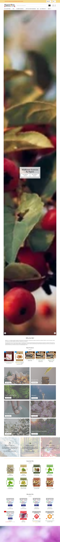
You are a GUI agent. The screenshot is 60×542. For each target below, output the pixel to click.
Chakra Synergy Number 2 (49, 520)
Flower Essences (19, 8)
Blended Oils (30, 494)
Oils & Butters (7, 8)
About (49, 8)
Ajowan (10, 474)
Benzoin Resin (49, 487)
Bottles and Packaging (31, 8)
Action (10, 507)
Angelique (10, 520)
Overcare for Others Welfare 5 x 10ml (51, 360)
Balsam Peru (36, 474)
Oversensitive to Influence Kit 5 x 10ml (40, 360)
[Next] (55, 333)
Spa (13, 8)
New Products (30, 348)
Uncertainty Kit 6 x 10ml (30, 359)
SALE (38, 8)
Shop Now (30, 175)
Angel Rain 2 (50, 507)
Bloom (23, 520)
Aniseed (23, 474)
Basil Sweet (50, 474)
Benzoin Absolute (37, 487)
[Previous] (5, 333)
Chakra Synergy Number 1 (36, 520)
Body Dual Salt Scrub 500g (8, 362)
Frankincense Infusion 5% (19, 362)
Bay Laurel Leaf (23, 487)
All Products (43, 8)
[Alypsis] (9, 5)
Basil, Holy (10, 487)
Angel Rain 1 (36, 507)
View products (8, 382)
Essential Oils (30, 461)
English (48, 1)
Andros (23, 507)
